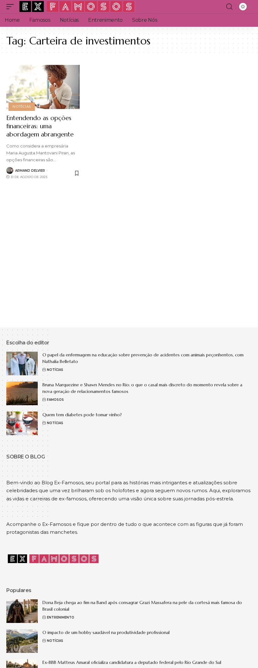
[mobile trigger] (11, 6)
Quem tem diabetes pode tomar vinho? (82, 415)
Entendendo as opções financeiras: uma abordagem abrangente (40, 126)
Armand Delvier (30, 171)
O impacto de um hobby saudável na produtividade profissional (106, 632)
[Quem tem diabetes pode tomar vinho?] (22, 423)
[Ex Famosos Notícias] (77, 6)
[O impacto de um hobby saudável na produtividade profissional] (22, 641)
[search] (229, 6)
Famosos (55, 400)
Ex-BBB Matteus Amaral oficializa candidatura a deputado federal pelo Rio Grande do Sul (131, 662)
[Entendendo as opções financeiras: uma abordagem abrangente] (43, 87)
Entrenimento (60, 617)
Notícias (22, 106)
